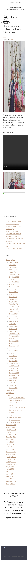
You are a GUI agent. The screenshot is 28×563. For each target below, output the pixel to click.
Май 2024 (12, 324)
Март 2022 (10, 393)
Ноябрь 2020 (10, 459)
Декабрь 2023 (14, 311)
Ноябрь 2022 (13, 279)
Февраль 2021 (11, 452)
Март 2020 (10, 479)
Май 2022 (12, 265)
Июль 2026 (13, 385)
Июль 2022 (13, 270)
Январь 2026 (13, 370)
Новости (11, 39)
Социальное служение (16, 415)
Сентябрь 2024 (14, 334)
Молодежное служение (17, 407)
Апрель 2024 (13, 321)
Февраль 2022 (11, 425)
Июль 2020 (10, 469)
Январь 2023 (13, 284)
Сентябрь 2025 (14, 363)
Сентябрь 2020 (11, 464)
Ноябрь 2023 (13, 309)
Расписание (10, 390)
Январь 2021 (10, 454)
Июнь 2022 (13, 267)
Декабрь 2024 (14, 341)
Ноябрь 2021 (10, 432)
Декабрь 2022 (14, 282)
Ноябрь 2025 (13, 368)
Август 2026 (13, 388)
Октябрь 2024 (14, 336)
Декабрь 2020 (11, 457)
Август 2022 (13, 272)
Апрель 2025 (13, 351)
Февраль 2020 (11, 481)
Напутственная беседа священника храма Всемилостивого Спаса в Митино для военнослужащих (14, 226)
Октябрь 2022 (14, 277)
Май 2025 (12, 353)
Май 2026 (12, 383)
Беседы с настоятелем (17, 398)
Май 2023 (12, 294)
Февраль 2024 (14, 319)
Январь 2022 (10, 427)
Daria (4, 37)
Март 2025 (13, 348)
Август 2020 (10, 467)
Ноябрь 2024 (13, 338)
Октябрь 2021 (11, 434)
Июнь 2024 (13, 326)
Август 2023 (13, 302)
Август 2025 (13, 361)
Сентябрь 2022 (14, 274)
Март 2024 (13, 316)
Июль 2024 (13, 329)
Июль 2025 (13, 358)
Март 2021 (10, 449)
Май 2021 (9, 447)
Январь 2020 (10, 484)
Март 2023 (13, 289)
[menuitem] (16, 2)
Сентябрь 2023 (14, 304)
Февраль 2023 (14, 287)
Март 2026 (13, 378)
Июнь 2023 (13, 297)
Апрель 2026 (13, 380)
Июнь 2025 (13, 356)
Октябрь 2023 (14, 306)
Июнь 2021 (10, 444)
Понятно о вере (14, 422)
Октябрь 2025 (14, 366)
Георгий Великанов (15, 400)
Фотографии (10, 260)
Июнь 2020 (10, 471)
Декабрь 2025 (14, 373)
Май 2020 (9, 474)
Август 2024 (13, 331)
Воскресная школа (15, 417)
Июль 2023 (13, 299)
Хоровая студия (14, 420)
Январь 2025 (13, 343)
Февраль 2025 (14, 346)
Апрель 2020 (10, 476)
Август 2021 (10, 439)
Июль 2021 (10, 442)
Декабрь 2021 (11, 430)
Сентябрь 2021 (11, 437)
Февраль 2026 (14, 375)
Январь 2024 (13, 314)
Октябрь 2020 (11, 462)
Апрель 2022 (13, 262)
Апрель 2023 (13, 292)
